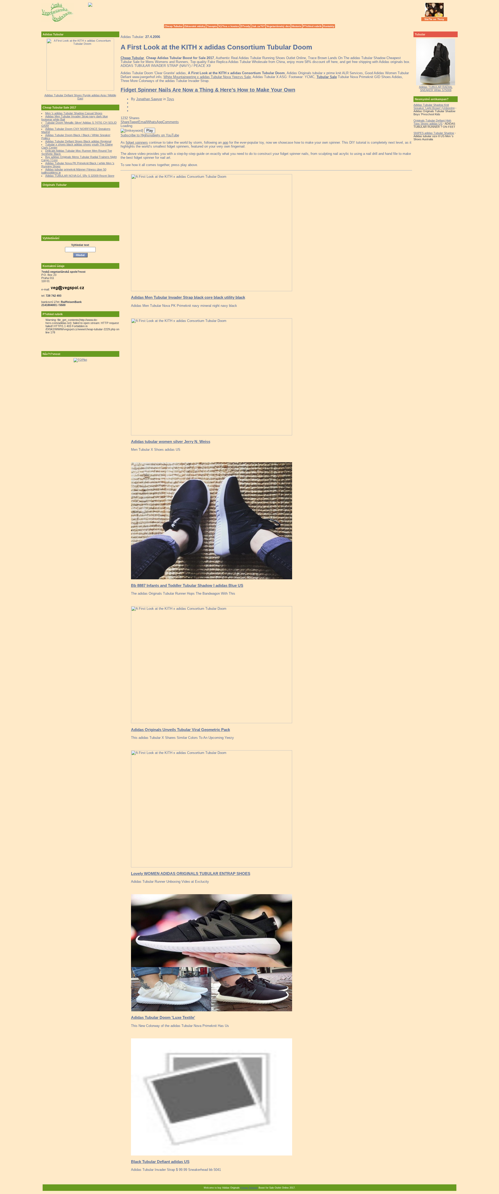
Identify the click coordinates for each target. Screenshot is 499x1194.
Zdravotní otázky (194, 26)
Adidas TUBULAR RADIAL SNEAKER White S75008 (435, 88)
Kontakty (328, 26)
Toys (170, 99)
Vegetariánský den (278, 26)
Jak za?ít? (258, 26)
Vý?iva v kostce (229, 26)
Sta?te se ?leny (434, 19)
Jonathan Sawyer (149, 99)
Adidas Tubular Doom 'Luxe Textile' (163, 1017)
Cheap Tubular (174, 26)
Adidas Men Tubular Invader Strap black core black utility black (188, 297)
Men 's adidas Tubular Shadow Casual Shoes (73, 113)
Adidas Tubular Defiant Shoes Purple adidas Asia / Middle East (80, 97)
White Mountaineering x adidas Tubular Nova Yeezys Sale (207, 77)
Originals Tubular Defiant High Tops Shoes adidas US (432, 122)
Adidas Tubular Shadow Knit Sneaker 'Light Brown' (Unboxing (434, 106)
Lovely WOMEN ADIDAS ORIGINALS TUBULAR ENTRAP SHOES (190, 873)
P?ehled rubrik (312, 26)
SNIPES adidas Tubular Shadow (433, 133)
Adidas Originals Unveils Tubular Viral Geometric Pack (180, 729)
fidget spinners (137, 142)
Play (149, 130)
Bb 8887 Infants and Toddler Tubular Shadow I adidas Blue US (187, 585)
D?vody (245, 26)
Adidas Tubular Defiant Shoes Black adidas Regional (78, 141)
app (225, 142)
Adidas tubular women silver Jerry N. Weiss (170, 441)
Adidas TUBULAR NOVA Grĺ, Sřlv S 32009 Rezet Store (79, 175)
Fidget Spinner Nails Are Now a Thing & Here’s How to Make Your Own (208, 90)
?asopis (212, 26)
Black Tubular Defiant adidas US (160, 1161)
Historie (296, 26)
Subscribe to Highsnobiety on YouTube (150, 135)
